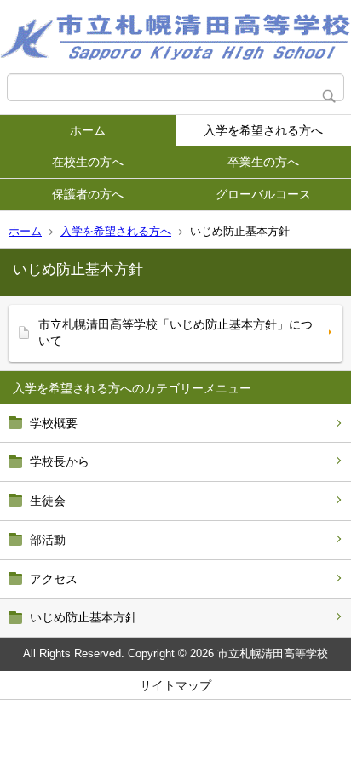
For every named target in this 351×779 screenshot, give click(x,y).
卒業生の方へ (263, 162)
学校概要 (54, 423)
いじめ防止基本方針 (83, 617)
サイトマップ (175, 685)
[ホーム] (175, 36)
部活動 (48, 540)
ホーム (88, 130)
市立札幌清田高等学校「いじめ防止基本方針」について (175, 333)
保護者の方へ (88, 194)
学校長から (59, 461)
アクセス (54, 579)
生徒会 (48, 500)
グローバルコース (263, 194)
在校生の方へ (88, 162)
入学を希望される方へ (263, 130)
